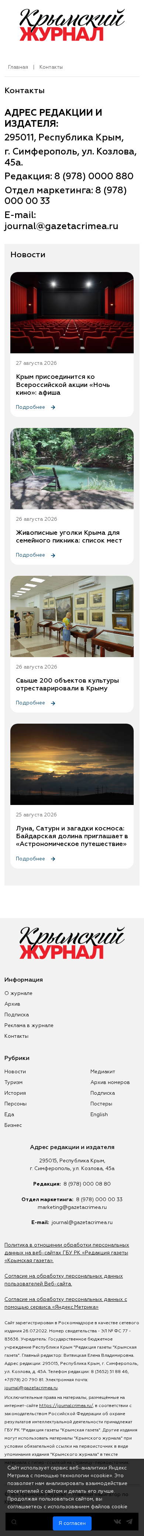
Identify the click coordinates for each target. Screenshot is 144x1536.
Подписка (16, 1014)
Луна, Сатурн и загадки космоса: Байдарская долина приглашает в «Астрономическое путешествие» (72, 836)
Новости (15, 1071)
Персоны (15, 1104)
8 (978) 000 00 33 (99, 1199)
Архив (12, 1004)
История (15, 1093)
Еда (9, 1114)
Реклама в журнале (29, 1025)
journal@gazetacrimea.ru (82, 1222)
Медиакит (102, 1071)
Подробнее (31, 407)
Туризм (13, 1082)
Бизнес (13, 1125)
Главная (18, 67)
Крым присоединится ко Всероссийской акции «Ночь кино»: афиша (63, 385)
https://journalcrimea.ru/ (66, 1406)
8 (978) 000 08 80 (87, 1184)
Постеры (101, 1104)
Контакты (16, 1036)
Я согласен (72, 1523)
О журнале (18, 993)
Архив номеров (110, 1082)
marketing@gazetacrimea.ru (72, 1207)
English (99, 1114)
